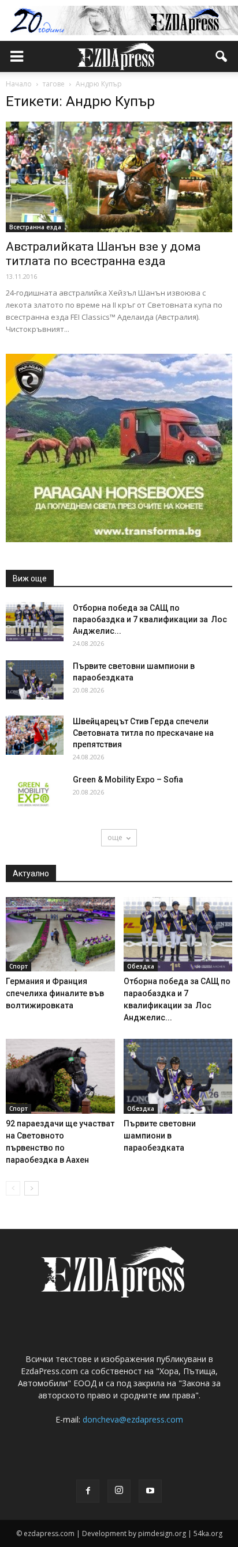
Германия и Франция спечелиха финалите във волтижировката (55, 993)
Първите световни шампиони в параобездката (160, 1135)
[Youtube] (150, 1491)
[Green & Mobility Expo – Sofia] (35, 794)
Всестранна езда (35, 227)
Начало (19, 84)
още (114, 837)
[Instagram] (119, 1491)
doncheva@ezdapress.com (133, 1419)
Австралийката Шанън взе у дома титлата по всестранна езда (103, 254)
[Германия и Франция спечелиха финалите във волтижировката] (60, 934)
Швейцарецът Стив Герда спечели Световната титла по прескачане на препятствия (143, 733)
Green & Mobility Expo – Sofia (128, 779)
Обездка (140, 966)
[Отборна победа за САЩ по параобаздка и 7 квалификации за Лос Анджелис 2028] (35, 622)
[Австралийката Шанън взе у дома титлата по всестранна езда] (119, 177)
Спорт (18, 966)
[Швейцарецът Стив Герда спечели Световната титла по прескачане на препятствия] (35, 735)
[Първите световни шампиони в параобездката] (35, 680)
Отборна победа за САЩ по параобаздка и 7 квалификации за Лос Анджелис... (150, 619)
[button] (222, 56)
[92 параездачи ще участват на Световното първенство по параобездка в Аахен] (60, 1076)
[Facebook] (87, 1491)
